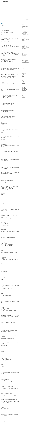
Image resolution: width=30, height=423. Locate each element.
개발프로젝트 (23, 86)
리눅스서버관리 (24, 89)
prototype (15, 414)
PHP (22, 82)
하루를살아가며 (23, 72)
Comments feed (23, 97)
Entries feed (23, 96)
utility (17, 414)
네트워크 (23, 87)
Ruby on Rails (23, 83)
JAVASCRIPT (7, 414)
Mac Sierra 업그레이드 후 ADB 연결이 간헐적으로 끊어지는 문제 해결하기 (25, 34)
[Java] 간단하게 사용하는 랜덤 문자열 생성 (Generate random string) (25, 59)
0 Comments (2, 25)
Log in (22, 95)
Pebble (23, 81)
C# (22, 75)
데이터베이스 (23, 88)
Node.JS (23, 79)
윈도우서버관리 (24, 90)
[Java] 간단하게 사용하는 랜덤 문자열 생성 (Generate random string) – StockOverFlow (25, 57)
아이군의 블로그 (4, 1)
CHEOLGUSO (23, 54)
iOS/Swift (23, 76)
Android (23, 74)
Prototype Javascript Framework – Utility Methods (8, 23)
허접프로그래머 (23, 73)
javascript (12, 414)
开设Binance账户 (23, 44)
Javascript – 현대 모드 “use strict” (25, 30)
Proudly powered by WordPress (4, 421)
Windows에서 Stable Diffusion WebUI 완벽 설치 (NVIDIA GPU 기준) (25, 24)
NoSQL (23, 80)
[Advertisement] (15, 12)
